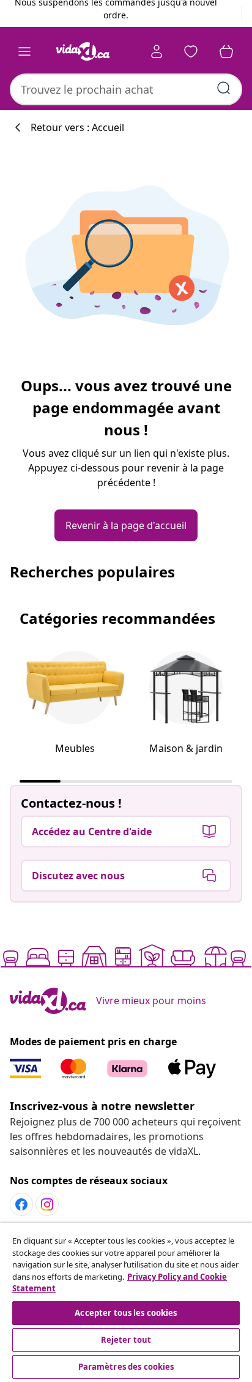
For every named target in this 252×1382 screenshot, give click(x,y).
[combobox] (126, 89)
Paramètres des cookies (126, 1366)
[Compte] (156, 51)
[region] (126, 1302)
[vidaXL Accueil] (82, 51)
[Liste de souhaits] (191, 51)
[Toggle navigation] (24, 51)
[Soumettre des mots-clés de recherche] (224, 88)
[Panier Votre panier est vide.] (226, 51)
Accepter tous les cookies (126, 1312)
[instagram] (47, 1204)
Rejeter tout (126, 1339)
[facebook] (21, 1204)
